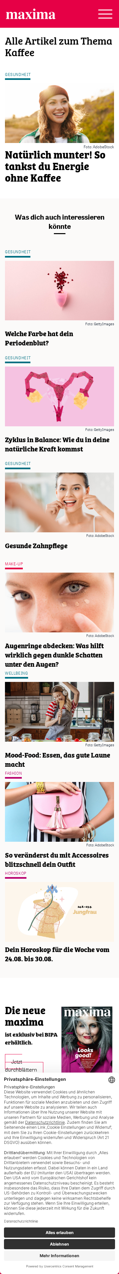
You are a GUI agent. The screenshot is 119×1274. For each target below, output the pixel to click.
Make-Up (14, 564)
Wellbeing (16, 673)
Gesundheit (17, 74)
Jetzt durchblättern (21, 1065)
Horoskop (15, 873)
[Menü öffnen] (105, 14)
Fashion (13, 773)
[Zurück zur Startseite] (31, 14)
